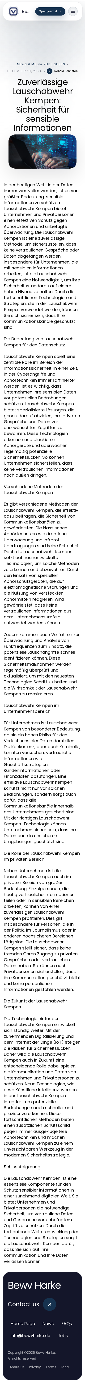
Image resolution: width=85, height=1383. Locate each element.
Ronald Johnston (66, 71)
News (48, 1323)
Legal (65, 1367)
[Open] (73, 11)
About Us (17, 1367)
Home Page (23, 1323)
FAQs (66, 1323)
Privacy (35, 1367)
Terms (51, 1367)
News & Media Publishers (41, 64)
